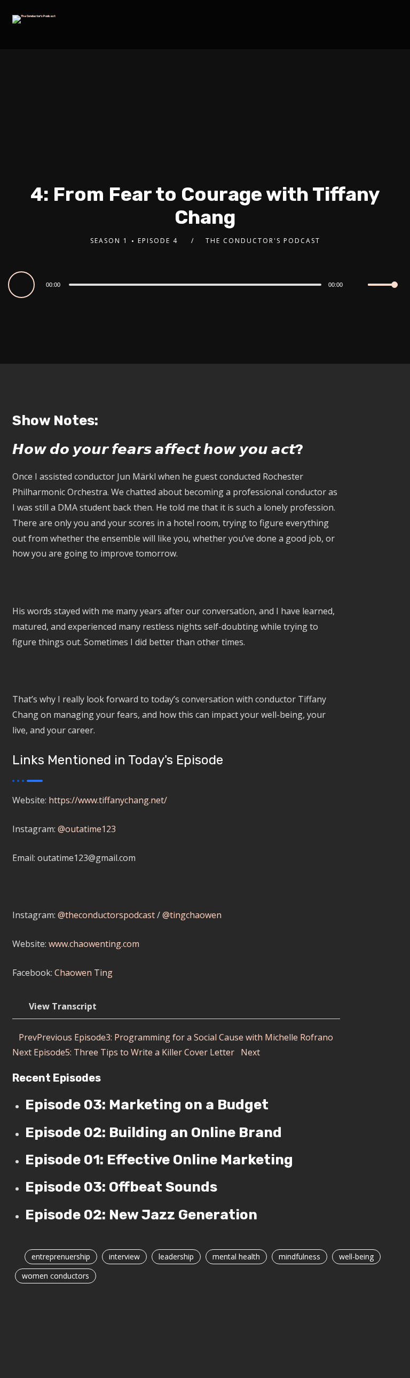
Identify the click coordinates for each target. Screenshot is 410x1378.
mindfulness (299, 1256)
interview (124, 1256)
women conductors (55, 1276)
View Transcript (63, 1006)
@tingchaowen (192, 915)
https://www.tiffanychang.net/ (108, 800)
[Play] (23, 284)
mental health (236, 1256)
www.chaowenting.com (94, 944)
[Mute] (359, 285)
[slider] (383, 293)
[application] (205, 284)
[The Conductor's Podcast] (34, 19)
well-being (356, 1256)
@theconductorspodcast (107, 915)
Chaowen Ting (83, 972)
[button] (176, 1006)
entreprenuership (60, 1256)
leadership (176, 1256)
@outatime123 (87, 829)
